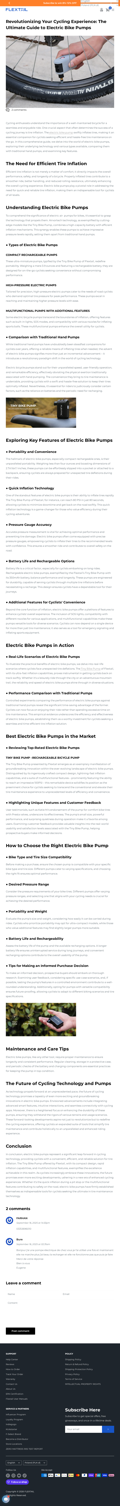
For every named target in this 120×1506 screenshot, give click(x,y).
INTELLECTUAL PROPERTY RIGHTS (83, 1384)
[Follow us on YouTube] (19, 1476)
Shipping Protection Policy (79, 1369)
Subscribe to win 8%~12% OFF (60, 3)
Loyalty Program (14, 1419)
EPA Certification (14, 1394)
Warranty (10, 1379)
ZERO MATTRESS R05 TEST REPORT (24, 1449)
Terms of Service (73, 1379)
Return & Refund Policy (77, 1364)
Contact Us (11, 1384)
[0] (108, 9)
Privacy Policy (72, 1374)
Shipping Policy (73, 1359)
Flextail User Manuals (17, 1399)
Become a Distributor (17, 1439)
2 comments (19, 109)
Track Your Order (14, 1374)
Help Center (12, 1359)
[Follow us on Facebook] (8, 1476)
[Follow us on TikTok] (25, 1476)
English (11, 1462)
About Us (10, 1389)
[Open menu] (113, 10)
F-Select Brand (13, 1434)
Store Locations (14, 1444)
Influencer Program (16, 1414)
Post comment (20, 1331)
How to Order (13, 1369)
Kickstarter (11, 1429)
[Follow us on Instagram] (13, 1476)
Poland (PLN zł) (32, 1462)
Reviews (10, 1364)
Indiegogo (11, 1424)
